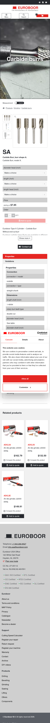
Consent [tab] (8, 340)
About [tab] (41, 340)
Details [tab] (25, 340)
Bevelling (6, 680)
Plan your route (11, 561)
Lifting (4, 692)
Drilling (5, 676)
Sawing (5, 688)
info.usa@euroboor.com (18, 547)
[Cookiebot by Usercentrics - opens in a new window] (37, 333)
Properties (9, 256)
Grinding (5, 684)
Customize (23, 387)
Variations (9, 261)
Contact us (26, 246)
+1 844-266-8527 (19, 544)
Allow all (25, 379)
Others (4, 697)
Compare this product (13, 460)
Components (7, 701)
